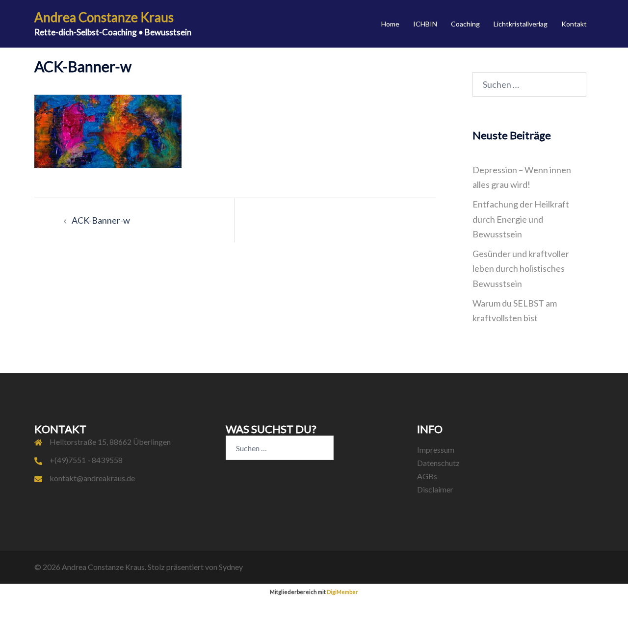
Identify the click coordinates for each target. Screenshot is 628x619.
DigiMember (342, 592)
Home (390, 24)
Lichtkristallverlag (521, 24)
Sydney (231, 566)
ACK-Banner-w (101, 220)
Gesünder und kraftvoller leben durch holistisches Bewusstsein (520, 268)
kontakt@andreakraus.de (92, 478)
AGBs (427, 476)
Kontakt (574, 24)
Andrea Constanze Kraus (104, 17)
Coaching (465, 24)
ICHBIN (425, 24)
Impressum (435, 449)
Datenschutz (438, 462)
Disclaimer (435, 489)
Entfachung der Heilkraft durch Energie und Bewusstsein (520, 219)
